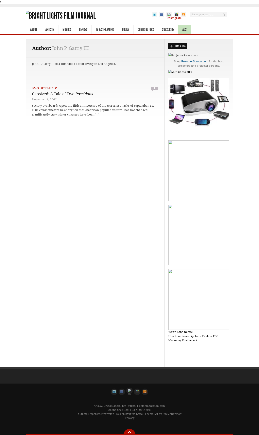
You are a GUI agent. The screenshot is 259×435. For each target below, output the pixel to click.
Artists (49, 29)
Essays (35, 88)
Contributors (146, 29)
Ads (184, 29)
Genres (83, 29)
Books (125, 29)
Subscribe (168, 29)
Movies (67, 29)
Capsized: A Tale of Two (62, 93)
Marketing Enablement (182, 340)
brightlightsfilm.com (152, 405)
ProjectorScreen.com (194, 61)
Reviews (53, 88)
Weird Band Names (180, 331)
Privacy (129, 417)
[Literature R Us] (198, 264)
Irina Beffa (136, 413)
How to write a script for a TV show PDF (193, 336)
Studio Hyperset (90, 413)
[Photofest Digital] (198, 200)
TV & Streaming (105, 29)
